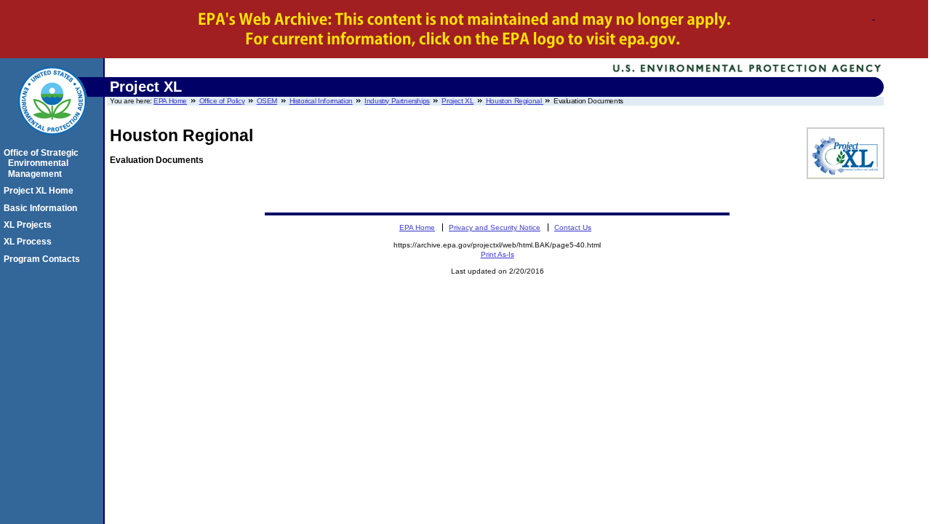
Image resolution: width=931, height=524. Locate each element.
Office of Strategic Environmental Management (43, 163)
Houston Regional (514, 101)
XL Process (30, 242)
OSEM (267, 101)
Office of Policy (221, 101)
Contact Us (572, 227)
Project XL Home (40, 191)
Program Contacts (44, 259)
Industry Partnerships (396, 101)
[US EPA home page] (52, 143)
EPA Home (170, 101)
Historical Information (321, 101)
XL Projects (30, 225)
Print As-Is (497, 254)
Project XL (457, 101)
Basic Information (42, 208)
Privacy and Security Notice (494, 227)
